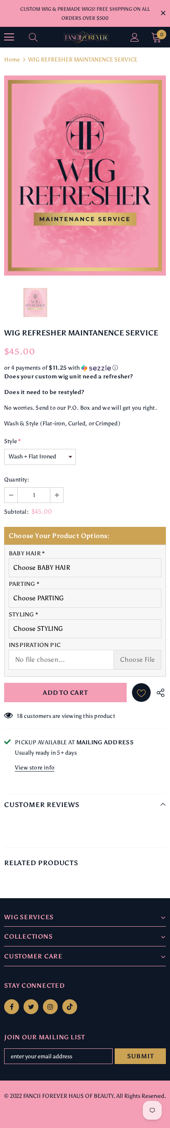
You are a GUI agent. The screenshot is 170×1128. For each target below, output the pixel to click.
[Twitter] (31, 1006)
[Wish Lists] (141, 692)
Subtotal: (16, 511)
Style (12, 441)
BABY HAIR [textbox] (27, 553)
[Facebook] (11, 1006)
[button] (85, 368)
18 (19, 716)
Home (12, 59)
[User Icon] (134, 37)
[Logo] (86, 37)
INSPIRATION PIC (35, 645)
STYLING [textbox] (23, 614)
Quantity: (16, 479)
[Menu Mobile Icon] (9, 37)
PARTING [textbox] (24, 584)
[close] (163, 13)
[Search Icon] (41, 37)
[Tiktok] (69, 1006)
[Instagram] (50, 1006)
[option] (85, 176)
